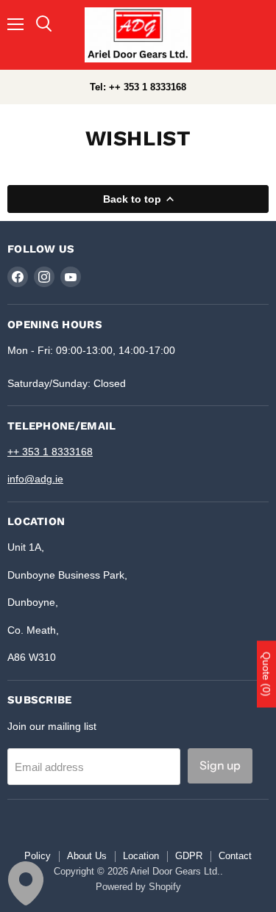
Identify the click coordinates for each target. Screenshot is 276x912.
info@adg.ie (35, 479)
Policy (37, 855)
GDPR (188, 855)
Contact (235, 855)
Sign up (220, 765)
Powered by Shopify (138, 886)
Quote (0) (266, 674)
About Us (87, 855)
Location (141, 855)
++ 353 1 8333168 (50, 451)
